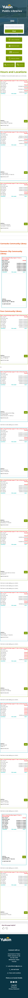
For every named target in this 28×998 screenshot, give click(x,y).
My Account (16, 52)
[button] (12, 21)
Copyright (14, 985)
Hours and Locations (15, 973)
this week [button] (13, 93)
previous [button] (3, 93)
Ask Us (21, 64)
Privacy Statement (14, 989)
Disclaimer (14, 987)
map (26, 121)
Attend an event (15, 46)
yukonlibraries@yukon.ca (15, 966)
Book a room (10, 64)
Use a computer (15, 39)
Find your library (15, 58)
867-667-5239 (15, 969)
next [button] (25, 93)
